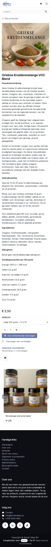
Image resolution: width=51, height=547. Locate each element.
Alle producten (11, 18)
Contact (5, 468)
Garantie (6, 450)
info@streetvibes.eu (14, 515)
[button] (5, 396)
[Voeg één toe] (16, 330)
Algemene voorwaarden (13, 456)
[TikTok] (27, 525)
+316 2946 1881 (12, 518)
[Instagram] (20, 525)
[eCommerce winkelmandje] (40, 3)
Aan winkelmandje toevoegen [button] (21, 335)
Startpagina (7, 444)
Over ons (6, 447)
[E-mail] (5, 358)
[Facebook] (5, 525)
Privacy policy (8, 459)
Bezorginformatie (10, 465)
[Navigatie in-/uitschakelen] (46, 3)
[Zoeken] (46, 11)
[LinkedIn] (13, 525)
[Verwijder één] (5, 330)
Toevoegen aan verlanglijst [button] (18, 341)
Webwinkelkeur (9, 462)
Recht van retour (10, 453)
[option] (25, 396)
